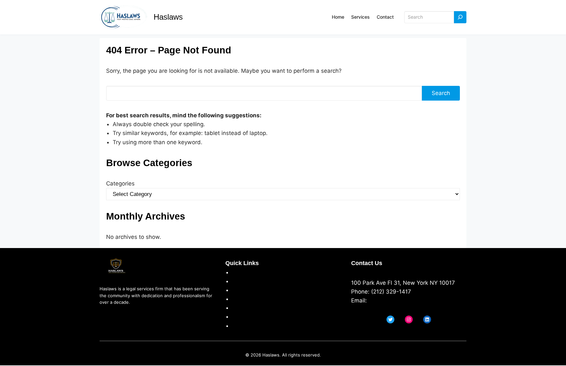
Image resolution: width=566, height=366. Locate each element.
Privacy (241, 281)
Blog (237, 325)
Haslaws (168, 16)
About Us (244, 272)
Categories (120, 183)
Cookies (242, 299)
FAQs (238, 316)
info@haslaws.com (393, 300)
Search (441, 93)
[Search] (460, 17)
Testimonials (248, 307)
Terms (240, 290)
